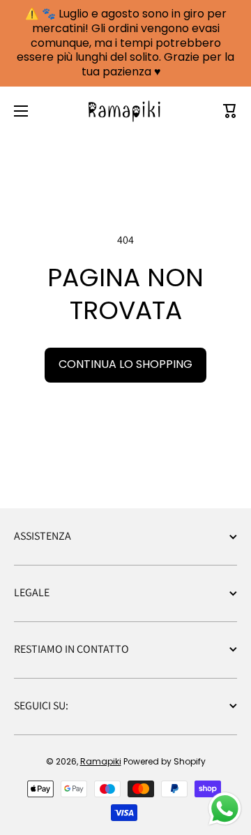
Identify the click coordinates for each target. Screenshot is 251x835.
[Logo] (125, 111)
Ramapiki (100, 761)
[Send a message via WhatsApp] (225, 809)
